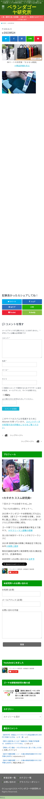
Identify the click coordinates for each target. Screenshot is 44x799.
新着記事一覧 (10, 777)
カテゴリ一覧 (25, 777)
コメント (6, 338)
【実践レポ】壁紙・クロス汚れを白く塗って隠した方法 (21, 747)
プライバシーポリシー (29, 781)
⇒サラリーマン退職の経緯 (20, 530)
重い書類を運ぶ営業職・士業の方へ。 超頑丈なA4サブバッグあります (23, 18)
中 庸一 (22, 737)
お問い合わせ (10, 781)
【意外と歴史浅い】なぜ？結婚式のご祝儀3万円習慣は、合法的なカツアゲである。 (20, 742)
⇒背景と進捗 (12, 546)
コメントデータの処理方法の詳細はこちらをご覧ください (21, 424)
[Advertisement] (22, 192)
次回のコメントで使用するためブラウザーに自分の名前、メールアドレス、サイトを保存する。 (21, 389)
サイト (4, 379)
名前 (4, 361)
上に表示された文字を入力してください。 (18, 399)
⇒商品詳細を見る (22, 65)
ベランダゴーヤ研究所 (21, 9)
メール (5, 370)
